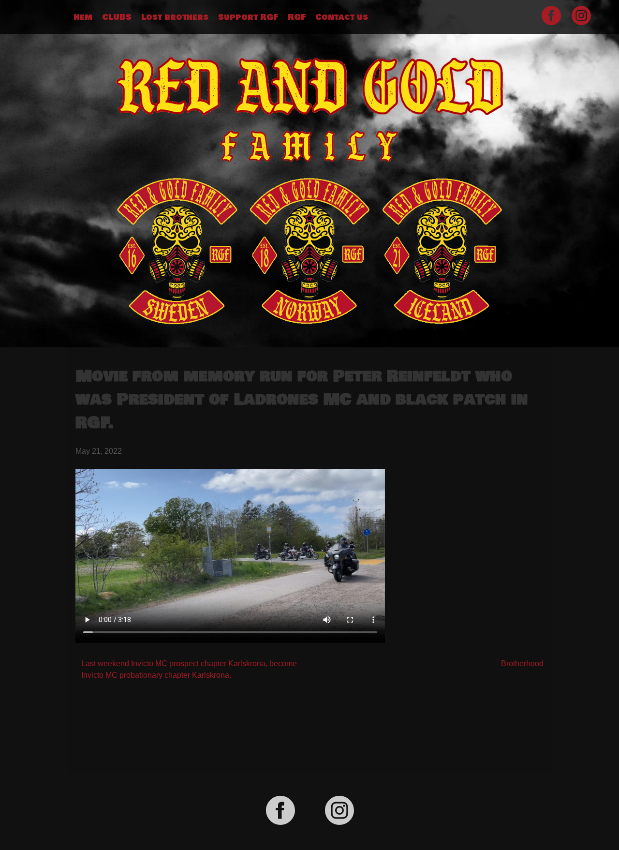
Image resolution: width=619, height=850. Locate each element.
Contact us (341, 17)
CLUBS (117, 17)
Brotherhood (522, 663)
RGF (297, 17)
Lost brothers (174, 17)
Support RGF (248, 17)
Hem (83, 17)
